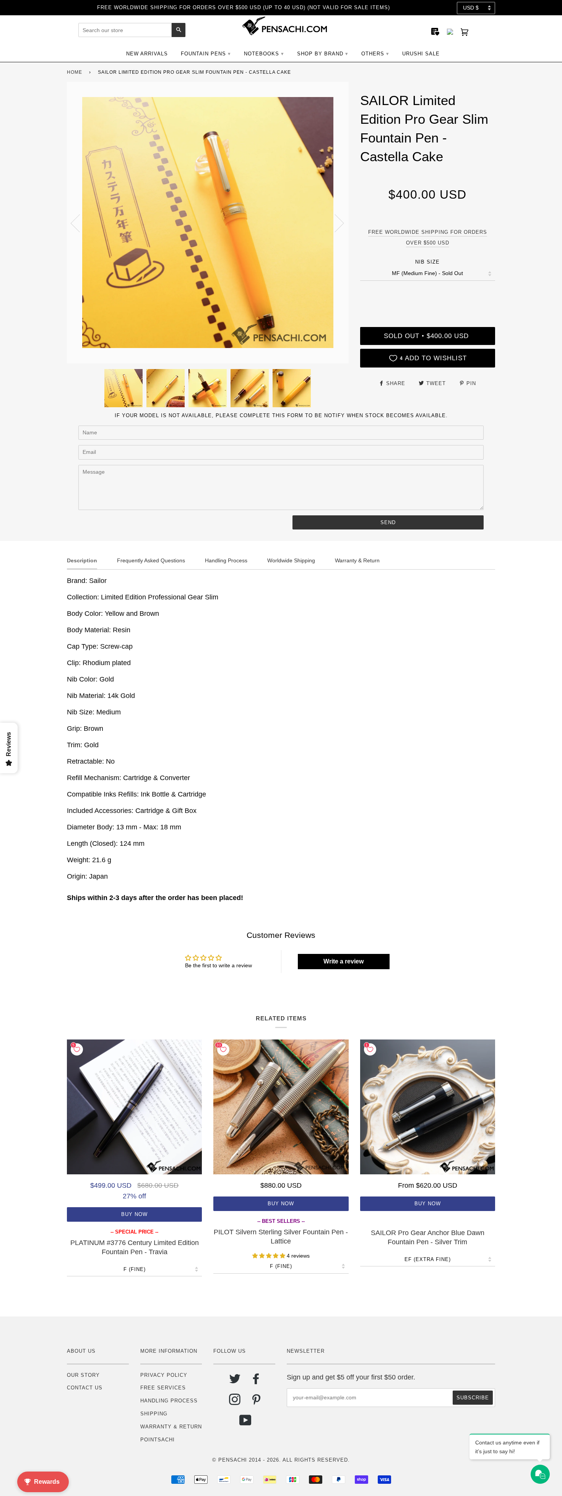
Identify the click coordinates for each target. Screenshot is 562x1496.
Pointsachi (157, 1440)
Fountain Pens (203, 54)
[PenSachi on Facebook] (256, 1381)
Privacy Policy (163, 1375)
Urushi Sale (421, 54)
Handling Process (169, 1401)
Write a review (343, 961)
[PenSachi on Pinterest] (256, 1402)
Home (74, 72)
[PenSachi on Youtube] (245, 1423)
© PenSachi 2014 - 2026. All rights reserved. (281, 1460)
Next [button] (335, 222)
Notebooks (261, 54)
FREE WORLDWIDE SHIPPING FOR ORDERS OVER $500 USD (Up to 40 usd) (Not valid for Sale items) (243, 7)
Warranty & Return (171, 1427)
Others (372, 54)
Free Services (163, 1388)
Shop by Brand (320, 54)
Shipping (153, 1414)
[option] (208, 222)
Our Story (83, 1375)
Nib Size (427, 262)
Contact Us (84, 1388)
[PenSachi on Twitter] (235, 1381)
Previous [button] (80, 222)
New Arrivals (147, 54)
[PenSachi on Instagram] (235, 1402)
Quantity (427, 295)
